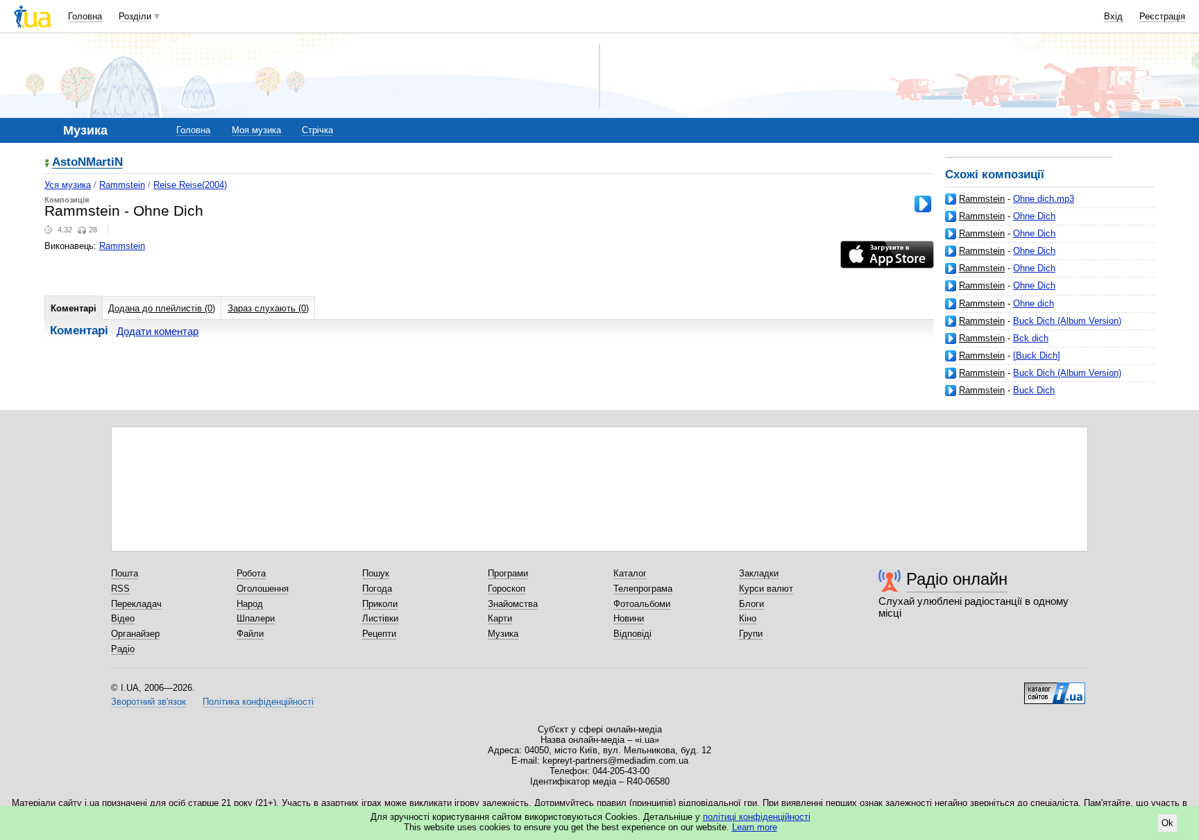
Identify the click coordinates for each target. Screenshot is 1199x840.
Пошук (375, 573)
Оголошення (263, 588)
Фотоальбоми (641, 604)
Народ (250, 604)
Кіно (747, 618)
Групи (751, 633)
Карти (500, 618)
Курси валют (766, 588)
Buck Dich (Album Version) (1067, 321)
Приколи (380, 604)
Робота (251, 573)
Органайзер (135, 633)
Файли (250, 633)
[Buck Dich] (1036, 355)
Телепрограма (642, 588)
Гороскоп (506, 588)
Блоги (751, 604)
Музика (503, 633)
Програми (508, 573)
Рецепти (379, 633)
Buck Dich (1034, 390)
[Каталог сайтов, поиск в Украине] (1054, 688)
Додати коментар (157, 331)
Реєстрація (1162, 16)
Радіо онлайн (956, 578)
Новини (628, 618)
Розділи (135, 16)
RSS (120, 588)
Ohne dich (1033, 303)
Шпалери (256, 618)
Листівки (380, 618)
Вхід (1113, 16)
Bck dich (1030, 338)
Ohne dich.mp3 (1043, 199)
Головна (85, 16)
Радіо (123, 649)
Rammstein (982, 199)
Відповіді (632, 633)
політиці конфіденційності (756, 817)
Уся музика (67, 185)
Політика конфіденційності (258, 701)
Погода (377, 588)
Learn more (754, 827)
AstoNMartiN (87, 163)
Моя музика (256, 130)
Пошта (124, 573)
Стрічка (317, 130)
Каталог (630, 573)
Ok (1167, 823)
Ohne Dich (1034, 216)
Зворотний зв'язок (148, 701)
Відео (123, 618)
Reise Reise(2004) (190, 185)
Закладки (759, 573)
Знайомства (513, 604)
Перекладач (136, 604)
